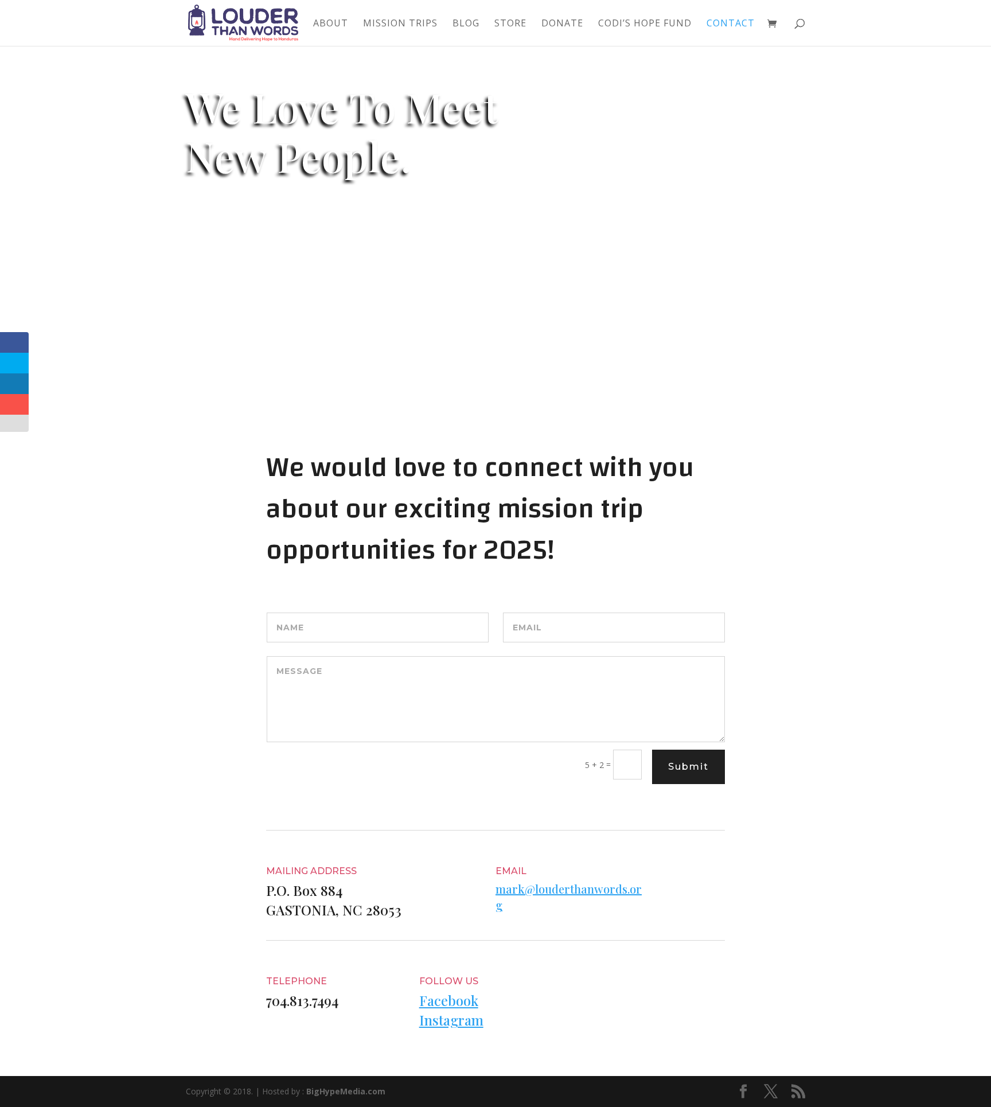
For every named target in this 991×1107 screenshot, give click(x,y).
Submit (688, 766)
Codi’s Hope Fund (645, 24)
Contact (731, 24)
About (330, 24)
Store (510, 24)
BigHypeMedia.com (345, 1091)
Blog (465, 24)
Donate (562, 24)
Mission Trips (400, 24)
